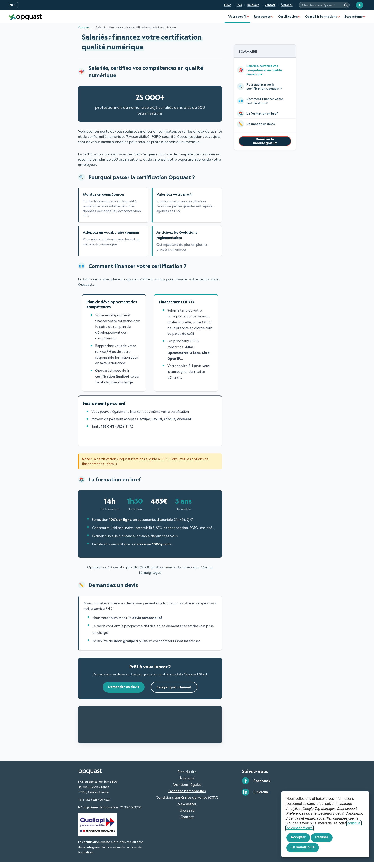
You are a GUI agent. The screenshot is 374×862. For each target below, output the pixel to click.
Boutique (253, 5)
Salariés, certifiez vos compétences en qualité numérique (264, 70)
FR (11, 5)
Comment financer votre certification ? (264, 101)
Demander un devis (123, 686)
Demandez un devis (260, 124)
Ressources (262, 16)
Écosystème (353, 16)
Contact (270, 5)
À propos (287, 5)
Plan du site (187, 771)
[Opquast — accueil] (25, 16)
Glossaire (187, 810)
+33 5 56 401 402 (97, 800)
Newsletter (187, 803)
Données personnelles (187, 791)
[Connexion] (359, 5)
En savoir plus (303, 847)
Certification (288, 16)
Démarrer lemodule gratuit (265, 141)
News (227, 5)
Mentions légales (187, 784)
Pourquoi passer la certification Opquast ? (264, 86)
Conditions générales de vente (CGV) (187, 797)
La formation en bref (262, 113)
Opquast (84, 27)
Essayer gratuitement (174, 687)
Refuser (321, 837)
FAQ (239, 5)
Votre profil (237, 16)
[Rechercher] (346, 5)
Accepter (298, 837)
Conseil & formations (321, 16)
